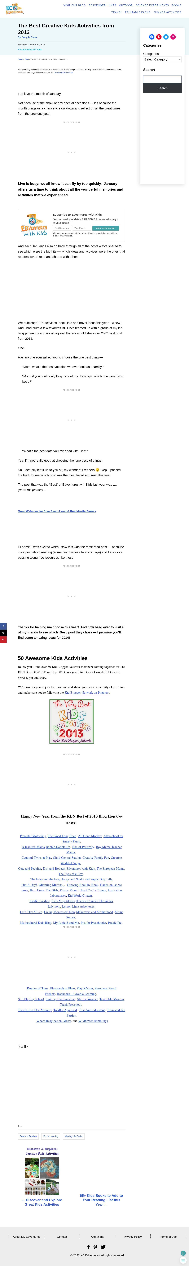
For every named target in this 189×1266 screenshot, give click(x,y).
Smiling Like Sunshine (60, 999)
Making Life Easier (74, 1136)
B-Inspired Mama (33, 847)
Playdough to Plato (62, 988)
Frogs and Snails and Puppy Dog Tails (87, 879)
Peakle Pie (115, 922)
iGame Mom (68, 890)
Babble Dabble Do (58, 847)
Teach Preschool (70, 1004)
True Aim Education (92, 1010)
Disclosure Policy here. (64, 73)
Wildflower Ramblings (93, 1020)
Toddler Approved (65, 1010)
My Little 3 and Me (66, 922)
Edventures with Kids (81, 868)
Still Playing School (31, 999)
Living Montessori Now (59, 912)
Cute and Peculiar (29, 868)
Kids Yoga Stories (63, 901)
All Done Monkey (90, 836)
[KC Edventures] (23, 9)
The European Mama (110, 868)
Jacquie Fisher (29, 37)
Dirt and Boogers (54, 868)
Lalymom (54, 906)
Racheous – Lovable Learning (76, 993)
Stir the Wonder (87, 999)
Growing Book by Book (82, 884)
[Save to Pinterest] (3, 639)
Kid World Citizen (80, 895)
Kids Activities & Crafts (30, 49)
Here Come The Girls (44, 890)
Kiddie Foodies (40, 901)
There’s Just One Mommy (35, 1010)
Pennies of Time (37, 988)
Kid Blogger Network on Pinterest (87, 692)
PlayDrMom (85, 988)
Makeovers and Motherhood (94, 912)
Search (162, 88)
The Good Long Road (62, 836)
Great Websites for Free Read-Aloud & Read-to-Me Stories (57, 511)
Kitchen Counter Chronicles (94, 901)
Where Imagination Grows (53, 1020)
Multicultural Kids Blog (35, 922)
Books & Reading (28, 1136)
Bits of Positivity (83, 847)
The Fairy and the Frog (45, 879)
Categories (151, 54)
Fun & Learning (50, 1136)
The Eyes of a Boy (71, 874)
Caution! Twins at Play (36, 857)
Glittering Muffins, (51, 884)
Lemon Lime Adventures (78, 906)
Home (20, 59)
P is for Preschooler (93, 922)
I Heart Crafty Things (92, 890)
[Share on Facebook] (3, 626)
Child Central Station (67, 857)
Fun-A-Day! (29, 884)
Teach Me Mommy (112, 999)
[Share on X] (3, 633)
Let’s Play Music (31, 912)
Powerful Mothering (33, 836)
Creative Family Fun (96, 857)
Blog (27, 59)
